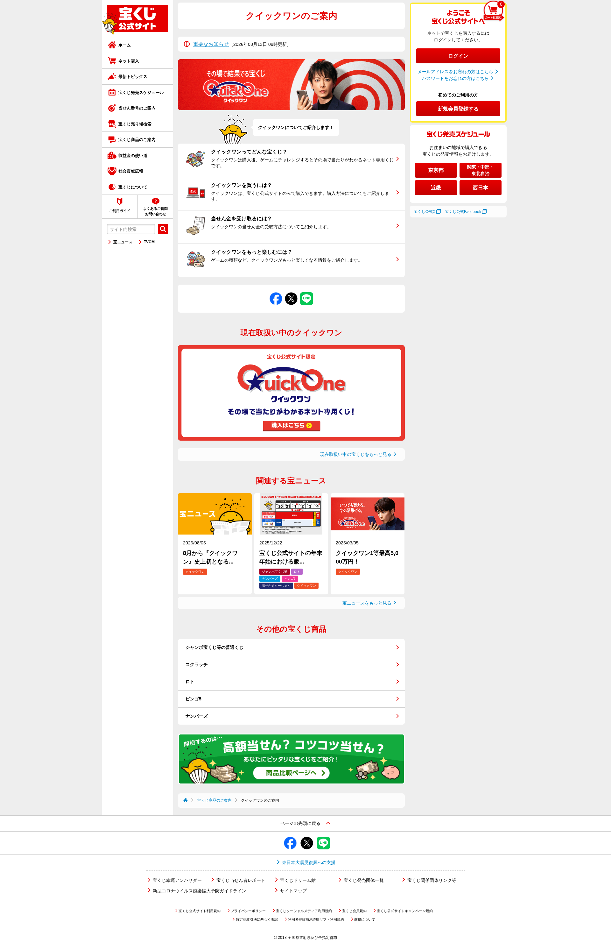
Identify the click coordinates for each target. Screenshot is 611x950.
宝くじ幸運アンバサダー (177, 880)
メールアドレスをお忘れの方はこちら (455, 71)
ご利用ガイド (119, 211)
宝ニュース (122, 242)
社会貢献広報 (130, 171)
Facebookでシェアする (276, 292)
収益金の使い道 (132, 155)
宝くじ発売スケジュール (141, 92)
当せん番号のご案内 (137, 108)
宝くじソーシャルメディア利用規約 (304, 911)
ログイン (458, 56)
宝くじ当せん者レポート (240, 880)
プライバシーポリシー (248, 911)
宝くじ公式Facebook (463, 211)
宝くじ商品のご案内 (137, 139)
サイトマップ (293, 890)
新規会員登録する (458, 108)
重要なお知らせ (211, 44)
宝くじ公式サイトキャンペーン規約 (405, 911)
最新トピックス (132, 76)
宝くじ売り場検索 (134, 124)
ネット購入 (128, 61)
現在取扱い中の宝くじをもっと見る (355, 454)
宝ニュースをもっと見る (366, 603)
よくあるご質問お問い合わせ (155, 211)
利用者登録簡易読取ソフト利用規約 (316, 919)
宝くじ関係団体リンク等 (431, 880)
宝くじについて (132, 187)
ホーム (124, 45)
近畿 (436, 187)
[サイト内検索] (163, 229)
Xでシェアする (291, 292)
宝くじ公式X (424, 211)
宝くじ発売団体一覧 (364, 880)
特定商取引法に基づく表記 (257, 919)
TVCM (149, 242)
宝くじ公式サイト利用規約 (200, 911)
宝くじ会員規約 (354, 911)
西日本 (480, 187)
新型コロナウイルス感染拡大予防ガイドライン (199, 890)
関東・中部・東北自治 (480, 170)
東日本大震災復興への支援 (308, 862)
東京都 (436, 170)
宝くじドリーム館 (298, 880)
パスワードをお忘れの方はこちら (455, 78)
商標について (364, 919)
